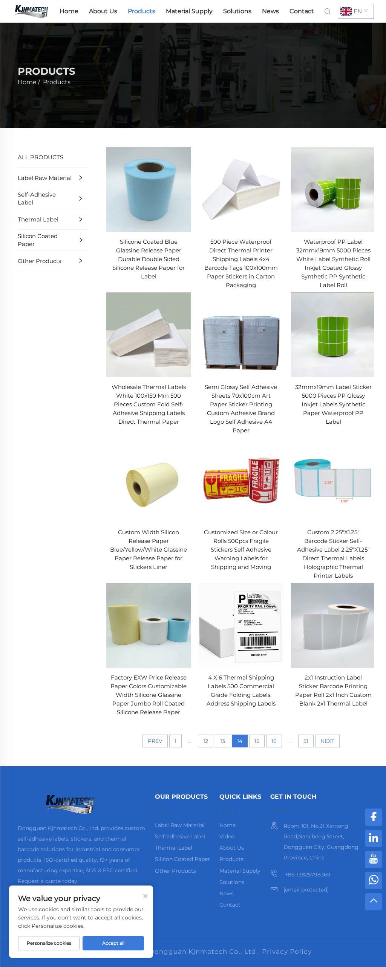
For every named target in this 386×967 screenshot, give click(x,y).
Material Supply (189, 11)
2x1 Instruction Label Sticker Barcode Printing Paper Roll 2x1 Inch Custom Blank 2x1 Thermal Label (333, 690)
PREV (155, 741)
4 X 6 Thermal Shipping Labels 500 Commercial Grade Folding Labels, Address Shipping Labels (241, 690)
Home (69, 11)
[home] (31, 10)
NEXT (327, 741)
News (270, 11)
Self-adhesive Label (37, 198)
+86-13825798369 (307, 874)
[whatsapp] (373, 880)
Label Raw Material (45, 177)
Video (226, 836)
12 (205, 741)
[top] (373, 901)
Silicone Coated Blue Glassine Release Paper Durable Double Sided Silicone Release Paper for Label (148, 259)
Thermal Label (38, 219)
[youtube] (373, 859)
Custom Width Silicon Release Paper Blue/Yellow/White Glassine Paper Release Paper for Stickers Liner (148, 549)
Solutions (237, 11)
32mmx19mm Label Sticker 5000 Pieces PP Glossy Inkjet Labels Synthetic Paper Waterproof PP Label (333, 404)
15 (256, 741)
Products (141, 11)
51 (305, 741)
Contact (302, 11)
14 (239, 741)
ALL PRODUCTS (40, 157)
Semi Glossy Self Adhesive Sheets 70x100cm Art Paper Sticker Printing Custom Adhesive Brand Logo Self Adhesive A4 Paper (241, 408)
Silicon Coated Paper (38, 240)
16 (274, 741)
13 (222, 741)
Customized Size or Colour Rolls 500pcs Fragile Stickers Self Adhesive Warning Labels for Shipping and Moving (241, 549)
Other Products (39, 260)
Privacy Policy (287, 951)
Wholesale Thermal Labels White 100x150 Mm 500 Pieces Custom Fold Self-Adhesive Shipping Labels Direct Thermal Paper (149, 404)
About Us (103, 11)
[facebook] (373, 817)
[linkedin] (373, 838)
